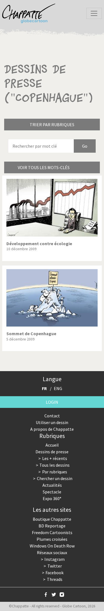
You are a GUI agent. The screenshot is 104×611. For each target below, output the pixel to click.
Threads (54, 579)
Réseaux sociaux (52, 552)
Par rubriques (54, 471)
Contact (52, 415)
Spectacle (52, 492)
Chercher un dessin (54, 478)
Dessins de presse (52, 451)
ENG (58, 388)
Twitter (54, 566)
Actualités (52, 485)
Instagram (54, 559)
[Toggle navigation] (94, 13)
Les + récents (54, 458)
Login (52, 402)
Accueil (52, 445)
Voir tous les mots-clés (44, 167)
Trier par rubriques (52, 124)
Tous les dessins (54, 465)
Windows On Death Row (52, 546)
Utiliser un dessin (52, 422)
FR (44, 388)
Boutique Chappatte (52, 519)
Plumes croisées (52, 539)
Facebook (54, 572)
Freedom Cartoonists (52, 532)
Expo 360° (52, 498)
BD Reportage (52, 526)
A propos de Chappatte (52, 429)
